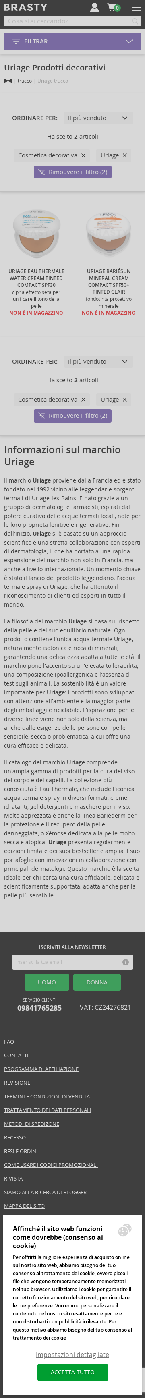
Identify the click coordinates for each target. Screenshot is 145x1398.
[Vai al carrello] (111, 7)
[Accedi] (94, 7)
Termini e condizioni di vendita (47, 1096)
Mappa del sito (24, 1206)
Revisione (17, 1082)
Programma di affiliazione (41, 1069)
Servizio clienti (39, 1005)
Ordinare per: (35, 118)
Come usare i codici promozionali (51, 1165)
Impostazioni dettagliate (72, 1354)
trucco (25, 81)
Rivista (13, 1178)
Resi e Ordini (21, 1151)
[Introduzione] (8, 81)
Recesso (15, 1137)
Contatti (16, 1055)
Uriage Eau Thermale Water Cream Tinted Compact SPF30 (36, 278)
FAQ (9, 1041)
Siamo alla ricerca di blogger (45, 1192)
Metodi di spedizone (31, 1123)
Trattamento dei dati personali (47, 1110)
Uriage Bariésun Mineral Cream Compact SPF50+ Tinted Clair (108, 281)
